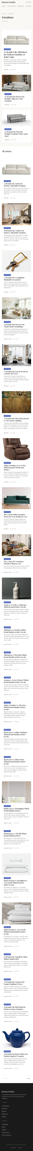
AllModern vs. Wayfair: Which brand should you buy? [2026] (15, 631)
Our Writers (5, 1124)
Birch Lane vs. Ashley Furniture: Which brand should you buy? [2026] (15, 734)
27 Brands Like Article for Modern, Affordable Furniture (15, 185)
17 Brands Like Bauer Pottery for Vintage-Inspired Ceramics (16, 1055)
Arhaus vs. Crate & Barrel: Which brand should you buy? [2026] (16, 681)
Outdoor (4, 1116)
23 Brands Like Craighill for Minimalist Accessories (14, 279)
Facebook (19, 1147)
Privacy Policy (5, 1132)
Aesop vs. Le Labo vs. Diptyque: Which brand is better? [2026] (15, 606)
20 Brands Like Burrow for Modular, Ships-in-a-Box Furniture (14, 99)
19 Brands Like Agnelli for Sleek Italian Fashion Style (15, 958)
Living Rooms (11, 6)
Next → (29, 1078)
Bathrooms (5, 1114)
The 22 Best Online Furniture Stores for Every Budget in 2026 (15, 515)
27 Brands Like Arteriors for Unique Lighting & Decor (14, 983)
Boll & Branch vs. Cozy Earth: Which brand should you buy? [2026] (15, 932)
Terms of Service (6, 1135)
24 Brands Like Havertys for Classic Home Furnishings (14, 325)
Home (3, 6)
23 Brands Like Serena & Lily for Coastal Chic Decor (16, 372)
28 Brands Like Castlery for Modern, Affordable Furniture (15, 232)
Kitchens (28, 6)
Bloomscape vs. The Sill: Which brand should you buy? (15, 835)
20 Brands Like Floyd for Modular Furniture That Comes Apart (16, 134)
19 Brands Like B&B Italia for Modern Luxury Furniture (15, 1008)
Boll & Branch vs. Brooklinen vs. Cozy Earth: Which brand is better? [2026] (15, 883)
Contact (4, 1129)
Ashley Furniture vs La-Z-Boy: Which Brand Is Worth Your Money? (15, 467)
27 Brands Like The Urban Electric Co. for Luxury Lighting (16, 419)
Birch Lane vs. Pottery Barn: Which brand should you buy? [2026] (15, 761)
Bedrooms (20, 6)
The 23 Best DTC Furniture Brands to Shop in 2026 (14, 562)
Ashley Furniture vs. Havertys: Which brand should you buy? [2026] (15, 707)
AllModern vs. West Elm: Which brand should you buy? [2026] (15, 656)
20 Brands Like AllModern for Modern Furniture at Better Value (15, 54)
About (27, 2)
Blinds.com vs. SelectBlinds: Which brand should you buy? (16, 810)
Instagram (13, 1147)
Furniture (7, 49)
